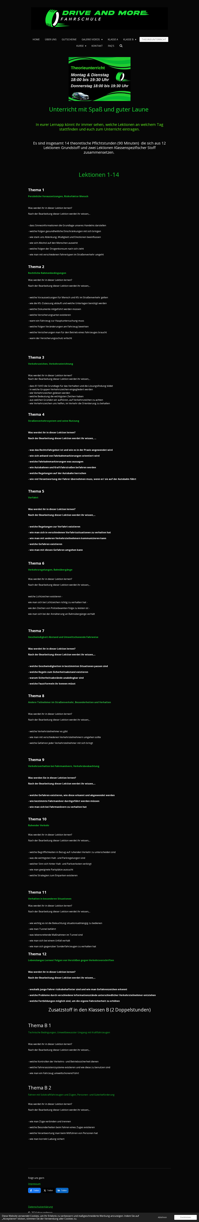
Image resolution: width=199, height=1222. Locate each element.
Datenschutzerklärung (40, 1206)
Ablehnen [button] (162, 1217)
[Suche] (121, 45)
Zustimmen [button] (185, 1217)
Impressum (34, 1183)
